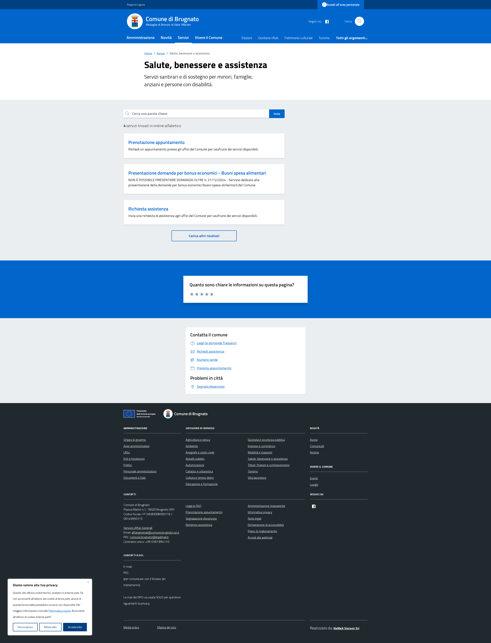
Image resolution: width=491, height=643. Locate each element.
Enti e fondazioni (134, 458)
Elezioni (246, 37)
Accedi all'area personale (343, 4)
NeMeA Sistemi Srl (346, 628)
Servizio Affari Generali (138, 528)
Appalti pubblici (195, 458)
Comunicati (317, 446)
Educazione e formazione (202, 484)
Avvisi (314, 439)
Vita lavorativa (257, 477)
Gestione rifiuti (268, 37)
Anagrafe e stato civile (200, 452)
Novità (166, 37)
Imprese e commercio (261, 446)
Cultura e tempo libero (200, 477)
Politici (128, 465)
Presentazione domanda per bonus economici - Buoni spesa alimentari (197, 173)
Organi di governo (135, 439)
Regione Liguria (136, 4)
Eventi (314, 478)
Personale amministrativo (140, 471)
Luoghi (314, 484)
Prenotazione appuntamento (156, 142)
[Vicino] (88, 582)
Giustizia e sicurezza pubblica (266, 439)
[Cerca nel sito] (359, 21)
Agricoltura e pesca (198, 439)
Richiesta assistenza (148, 209)
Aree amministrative (136, 446)
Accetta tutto (75, 627)
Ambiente (192, 446)
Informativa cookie (60, 611)
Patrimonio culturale (298, 37)
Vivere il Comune (208, 37)
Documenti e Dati (135, 477)
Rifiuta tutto (50, 627)
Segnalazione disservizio (201, 518)
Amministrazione (141, 37)
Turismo (324, 37)
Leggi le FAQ (193, 505)
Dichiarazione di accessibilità (266, 524)
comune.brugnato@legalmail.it (149, 537)
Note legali (254, 518)
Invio (277, 113)
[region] (50, 607)
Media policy (131, 627)
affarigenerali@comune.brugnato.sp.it (155, 532)
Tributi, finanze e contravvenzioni (268, 465)
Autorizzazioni (195, 465)
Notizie (314, 452)
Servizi (183, 37)
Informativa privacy (260, 512)
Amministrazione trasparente (266, 505)
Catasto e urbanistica (199, 471)
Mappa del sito (166, 627)
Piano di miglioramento (262, 531)
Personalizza (25, 627)
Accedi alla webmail (260, 537)
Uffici (127, 452)
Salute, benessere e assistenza (268, 458)
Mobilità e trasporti (260, 452)
